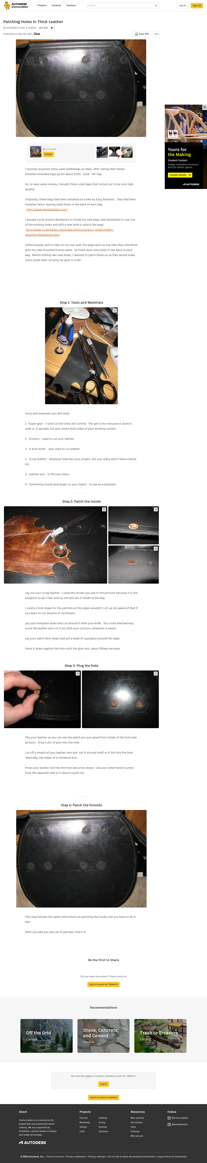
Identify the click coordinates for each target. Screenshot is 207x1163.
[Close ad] (204, 107)
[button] (156, 34)
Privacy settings (96, 1156)
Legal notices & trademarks (172, 1156)
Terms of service (55, 1156)
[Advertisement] (186, 147)
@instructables (180, 1118)
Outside (103, 1127)
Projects (41, 5)
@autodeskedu (180, 1124)
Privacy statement (76, 1156)
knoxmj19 (12, 27)
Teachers (71, 5)
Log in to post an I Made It (103, 984)
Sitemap (135, 1131)
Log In (182, 5)
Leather (32, 27)
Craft (22, 27)
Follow (48, 154)
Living (102, 1122)
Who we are (137, 1136)
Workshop (85, 1122)
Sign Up (197, 5)
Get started (137, 1122)
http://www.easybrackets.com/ (46, 209)
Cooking (103, 1118)
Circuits (84, 1118)
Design (83, 1127)
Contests (56, 5)
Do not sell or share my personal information (131, 1156)
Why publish (137, 1118)
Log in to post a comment (103, 1097)
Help (133, 1127)
